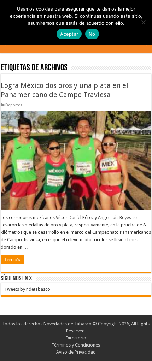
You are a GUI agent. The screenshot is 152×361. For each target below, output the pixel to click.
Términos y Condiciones (76, 345)
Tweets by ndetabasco (27, 289)
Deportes (13, 105)
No (92, 34)
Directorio (76, 338)
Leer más (12, 259)
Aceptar (69, 34)
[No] (143, 22)
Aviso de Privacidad (76, 352)
